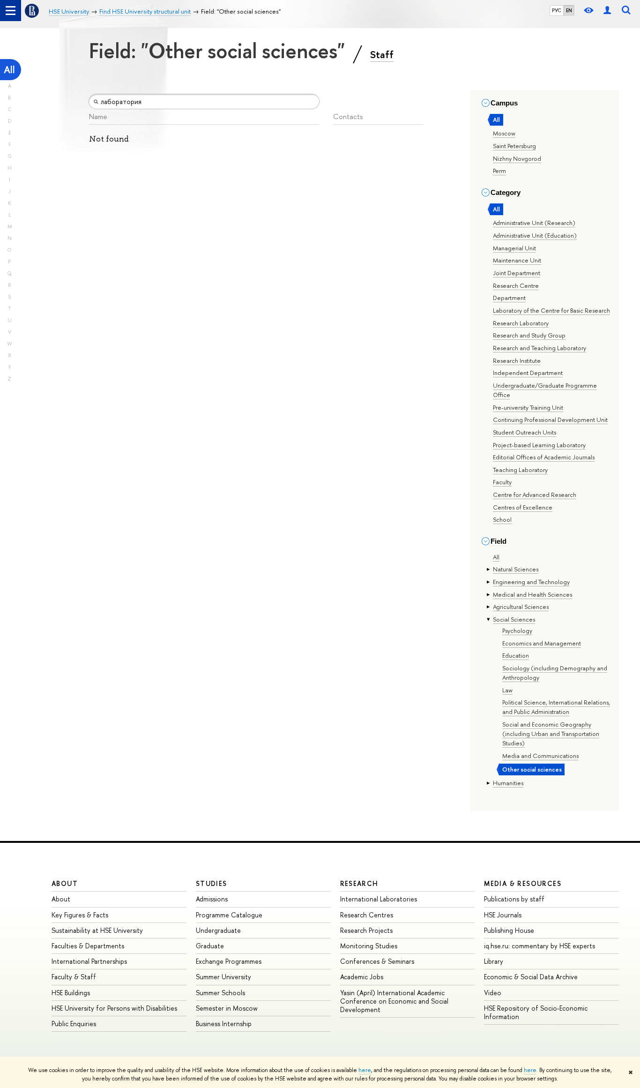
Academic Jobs (361, 976)
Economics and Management (541, 643)
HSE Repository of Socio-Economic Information (536, 1012)
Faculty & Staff (74, 976)
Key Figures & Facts (80, 914)
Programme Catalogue (229, 914)
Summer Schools (220, 992)
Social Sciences (514, 619)
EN (569, 10)
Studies (211, 883)
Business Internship (224, 1023)
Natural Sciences (515, 569)
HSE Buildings (71, 992)
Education (515, 655)
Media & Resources (522, 883)
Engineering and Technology (531, 582)
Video (492, 992)
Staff (382, 54)
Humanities (508, 783)
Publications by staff (514, 898)
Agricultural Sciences (521, 606)
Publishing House (509, 930)
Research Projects (366, 930)
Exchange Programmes (228, 961)
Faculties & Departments (88, 945)
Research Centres (366, 914)
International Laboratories (378, 898)
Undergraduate (218, 930)
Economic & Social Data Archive (531, 976)
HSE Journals (502, 914)
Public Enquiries (74, 1023)
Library (493, 961)
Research (359, 883)
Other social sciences (532, 769)
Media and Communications (540, 755)
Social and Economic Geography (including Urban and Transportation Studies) (550, 733)
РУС (556, 10)
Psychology (517, 630)
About (65, 883)
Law (507, 690)
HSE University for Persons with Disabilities (114, 1008)
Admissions (212, 898)
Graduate (210, 945)
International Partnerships (89, 961)
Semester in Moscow (227, 1008)
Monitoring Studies (368, 945)
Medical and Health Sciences (532, 594)
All (9, 69)
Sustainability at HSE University (97, 930)
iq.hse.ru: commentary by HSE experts (539, 945)
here (364, 1070)
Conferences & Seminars (377, 961)
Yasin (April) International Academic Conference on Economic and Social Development (394, 1001)
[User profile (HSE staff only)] (607, 10)
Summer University (223, 976)
